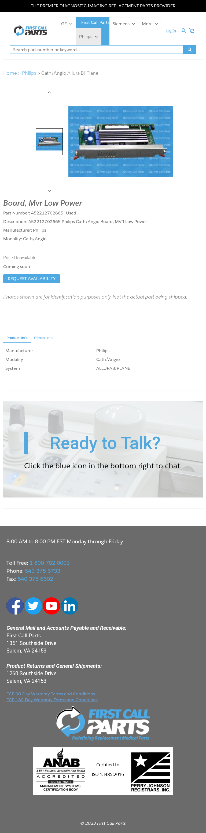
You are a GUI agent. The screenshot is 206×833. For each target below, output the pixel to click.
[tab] (49, 141)
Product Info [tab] (17, 338)
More (147, 24)
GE (64, 24)
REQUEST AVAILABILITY (32, 278)
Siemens (121, 24)
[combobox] (94, 50)
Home (10, 73)
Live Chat (195, 822)
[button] (175, 30)
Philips (85, 36)
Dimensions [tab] (43, 338)
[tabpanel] (103, 359)
